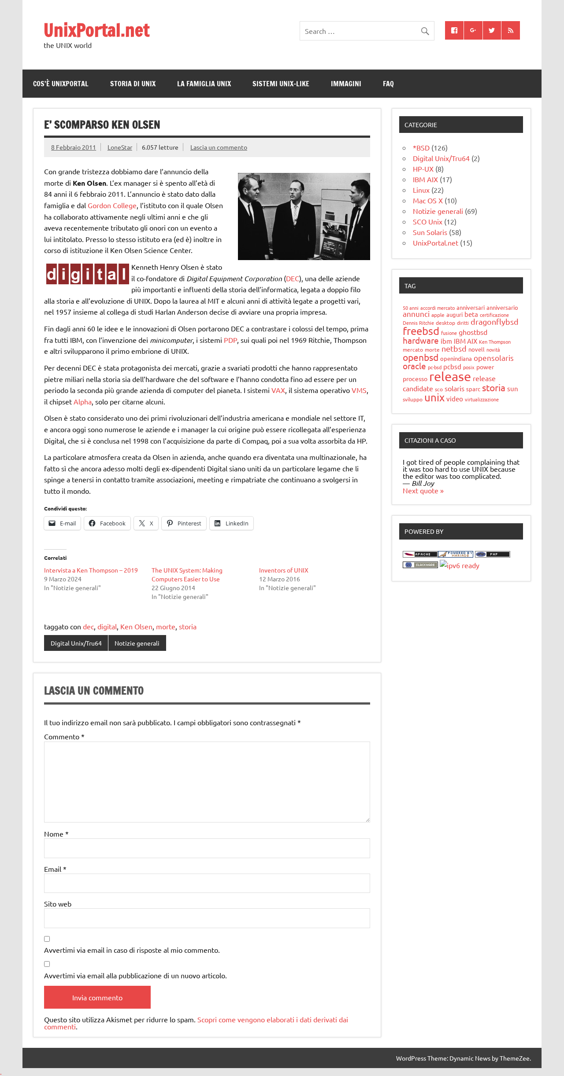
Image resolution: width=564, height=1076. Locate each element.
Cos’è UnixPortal (61, 83)
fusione (449, 332)
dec (88, 626)
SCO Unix (427, 221)
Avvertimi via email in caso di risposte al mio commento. (132, 949)
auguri (454, 314)
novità (493, 349)
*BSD (421, 147)
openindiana (456, 358)
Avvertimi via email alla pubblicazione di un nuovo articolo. (135, 975)
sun (512, 388)
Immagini (346, 83)
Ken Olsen (136, 626)
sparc (473, 389)
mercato (413, 349)
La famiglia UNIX (204, 83)
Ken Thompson (495, 341)
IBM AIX (425, 179)
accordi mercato (437, 307)
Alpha (83, 401)
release (450, 376)
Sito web (57, 903)
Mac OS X (428, 200)
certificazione (494, 314)
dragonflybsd (495, 321)
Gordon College (112, 205)
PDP (230, 339)
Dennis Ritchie (418, 322)
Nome (56, 833)
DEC (292, 278)
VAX (278, 390)
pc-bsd (435, 367)
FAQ (388, 83)
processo (415, 378)
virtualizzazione (482, 399)
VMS (359, 390)
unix (434, 397)
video (454, 398)
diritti (463, 322)
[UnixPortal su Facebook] (454, 30)
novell (476, 349)
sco (439, 389)
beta (471, 314)
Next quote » (423, 490)
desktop (445, 322)
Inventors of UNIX (283, 570)
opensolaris (494, 357)
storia (188, 626)
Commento (64, 736)
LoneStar (120, 147)
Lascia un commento (218, 147)
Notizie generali (137, 643)
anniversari (470, 307)
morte (165, 626)
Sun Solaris (430, 232)
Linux (421, 189)
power (485, 367)
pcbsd (452, 366)
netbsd (454, 348)
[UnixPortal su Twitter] (492, 30)
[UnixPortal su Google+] (473, 30)
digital (107, 626)
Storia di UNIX (133, 83)
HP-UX (423, 168)
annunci (416, 313)
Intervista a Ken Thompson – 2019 (91, 570)
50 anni (411, 307)
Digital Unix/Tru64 (76, 643)
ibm (446, 341)
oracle (414, 365)
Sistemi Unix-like (280, 83)
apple (438, 314)
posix (469, 367)
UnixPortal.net (96, 29)
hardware (421, 340)
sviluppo (413, 399)
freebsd (421, 330)
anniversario (502, 307)
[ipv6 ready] (459, 565)
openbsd (420, 357)
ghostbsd (473, 331)
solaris (454, 388)
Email (55, 868)
